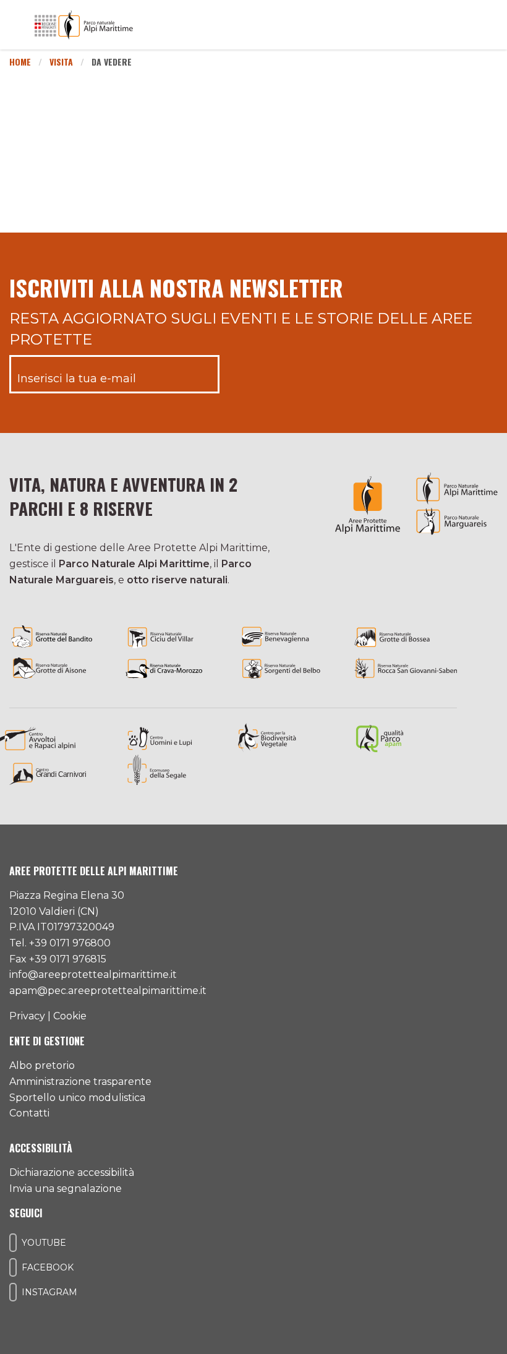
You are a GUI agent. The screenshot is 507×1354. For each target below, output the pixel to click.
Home (20, 61)
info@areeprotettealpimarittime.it (93, 974)
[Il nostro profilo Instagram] (13, 1292)
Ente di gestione (47, 1041)
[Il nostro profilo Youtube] (13, 1242)
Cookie (70, 1016)
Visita (61, 61)
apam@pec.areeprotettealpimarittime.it (108, 990)
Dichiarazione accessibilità (71, 1172)
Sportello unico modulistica (77, 1097)
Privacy (27, 1016)
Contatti (29, 1113)
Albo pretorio (42, 1065)
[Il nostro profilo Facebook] (13, 1267)
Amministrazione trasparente (80, 1081)
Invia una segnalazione (65, 1188)
